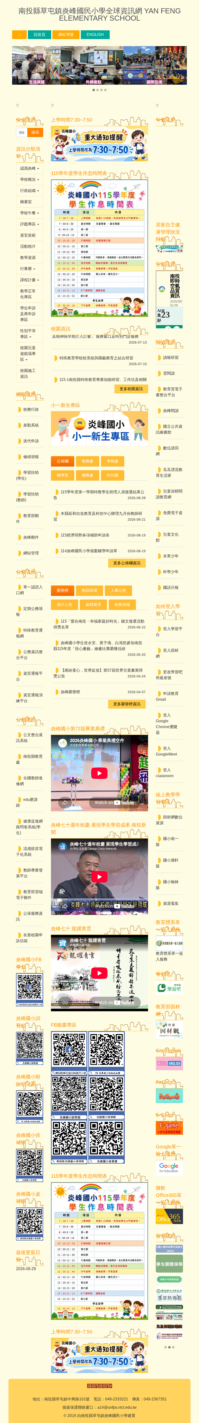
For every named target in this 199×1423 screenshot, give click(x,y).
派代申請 (31, 441)
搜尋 (35, 132)
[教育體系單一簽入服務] (169, 943)
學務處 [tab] (112, 461)
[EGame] (169, 1128)
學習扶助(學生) (27, 475)
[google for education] (169, 1168)
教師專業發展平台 (29, 873)
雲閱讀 (169, 373)
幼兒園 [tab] (112, 475)
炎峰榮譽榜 (70, 692)
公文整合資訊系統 (29, 738)
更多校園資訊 (131, 389)
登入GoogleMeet (166, 751)
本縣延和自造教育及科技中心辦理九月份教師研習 (97, 516)
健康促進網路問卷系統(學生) (29, 827)
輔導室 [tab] (62, 475)
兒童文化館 (167, 537)
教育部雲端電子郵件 (29, 895)
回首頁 (39, 35)
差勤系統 (31, 425)
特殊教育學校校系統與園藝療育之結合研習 (96, 347)
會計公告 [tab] (64, 604)
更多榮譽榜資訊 (127, 704)
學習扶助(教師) (27, 497)
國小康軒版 (167, 863)
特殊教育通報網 (29, 633)
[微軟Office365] (169, 1216)
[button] (18, 69)
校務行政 (31, 409)
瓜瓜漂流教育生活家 (169, 472)
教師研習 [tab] (89, 590)
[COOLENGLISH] (169, 1063)
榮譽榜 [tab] (62, 590)
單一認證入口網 (29, 590)
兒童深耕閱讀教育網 (169, 494)
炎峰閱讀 (171, 411)
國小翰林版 (167, 885)
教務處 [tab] (87, 461)
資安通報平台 (29, 676)
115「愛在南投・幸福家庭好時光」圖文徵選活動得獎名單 (98, 624)
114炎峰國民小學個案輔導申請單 (89, 551)
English (95, 35)
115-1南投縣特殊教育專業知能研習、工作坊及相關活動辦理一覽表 (99, 372)
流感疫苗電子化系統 (29, 851)
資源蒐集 (171, 903)
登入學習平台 (169, 632)
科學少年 (171, 572)
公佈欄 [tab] (62, 461)
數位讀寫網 (167, 451)
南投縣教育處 (29, 759)
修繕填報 (31, 457)
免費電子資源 (169, 516)
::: (19, 35)
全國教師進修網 (29, 781)
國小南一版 (167, 842)
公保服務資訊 (29, 916)
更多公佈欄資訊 (127, 563)
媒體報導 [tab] (93, 604)
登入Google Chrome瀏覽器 (166, 724)
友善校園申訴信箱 (29, 938)
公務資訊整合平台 (29, 655)
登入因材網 (167, 653)
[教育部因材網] (169, 1029)
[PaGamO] (169, 1095)
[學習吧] (169, 987)
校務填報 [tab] (122, 604)
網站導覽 (66, 35)
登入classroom (165, 773)
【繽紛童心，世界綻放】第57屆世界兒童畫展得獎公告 (98, 673)
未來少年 (171, 556)
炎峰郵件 (31, 537)
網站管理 (31, 553)
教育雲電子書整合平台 (169, 392)
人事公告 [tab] (118, 590)
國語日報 (171, 587)
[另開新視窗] (169, 1247)
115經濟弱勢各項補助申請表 (85, 535)
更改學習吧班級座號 (169, 675)
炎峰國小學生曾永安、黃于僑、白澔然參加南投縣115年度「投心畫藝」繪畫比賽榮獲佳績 (97, 646)
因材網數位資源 (169, 820)
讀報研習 (171, 357)
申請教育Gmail (167, 696)
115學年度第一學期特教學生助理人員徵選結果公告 (98, 495)
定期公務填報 (29, 612)
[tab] (94, 90)
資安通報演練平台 (29, 698)
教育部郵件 (27, 519)
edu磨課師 (27, 802)
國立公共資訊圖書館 (169, 429)
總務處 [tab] (87, 475)
